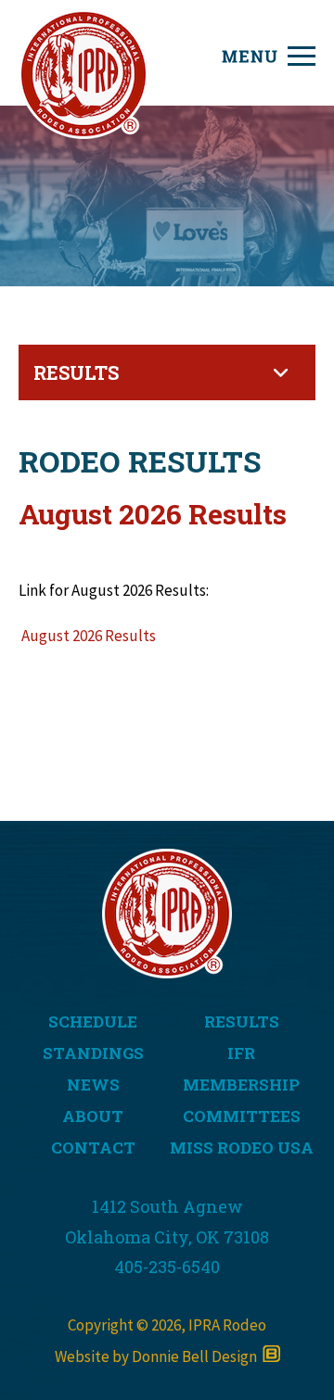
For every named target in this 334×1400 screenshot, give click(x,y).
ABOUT (92, 1116)
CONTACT (93, 1147)
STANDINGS (93, 1053)
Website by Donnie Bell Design (159, 1356)
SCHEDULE (92, 1021)
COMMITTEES (242, 1116)
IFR (241, 1053)
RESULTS (241, 1021)
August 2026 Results (87, 635)
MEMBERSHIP (241, 1084)
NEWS (93, 1084)
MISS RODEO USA (242, 1147)
